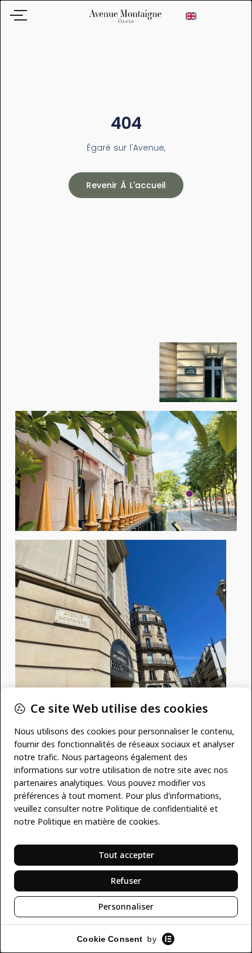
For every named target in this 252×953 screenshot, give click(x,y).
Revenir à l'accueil (126, 185)
